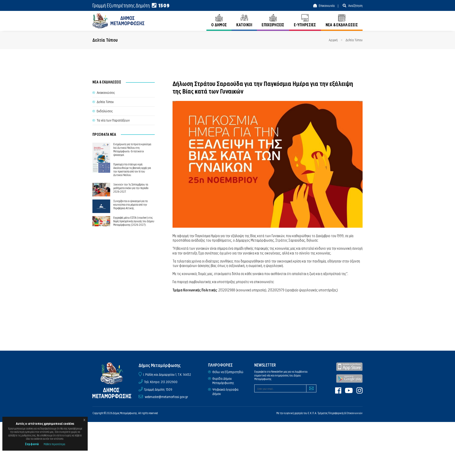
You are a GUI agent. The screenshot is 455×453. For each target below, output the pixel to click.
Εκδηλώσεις (105, 111)
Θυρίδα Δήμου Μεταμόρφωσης (223, 380)
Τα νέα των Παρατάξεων (113, 120)
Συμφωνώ (32, 444)
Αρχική (333, 40)
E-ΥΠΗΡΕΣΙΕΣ (305, 24)
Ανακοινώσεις (106, 93)
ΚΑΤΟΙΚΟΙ (244, 24)
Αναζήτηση (355, 6)
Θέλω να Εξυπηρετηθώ (227, 372)
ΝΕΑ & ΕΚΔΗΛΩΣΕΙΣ (342, 24)
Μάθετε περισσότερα (54, 444)
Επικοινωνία (326, 6)
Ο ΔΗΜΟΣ (219, 24)
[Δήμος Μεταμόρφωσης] (118, 21)
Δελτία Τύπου (354, 40)
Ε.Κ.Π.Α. (312, 413)
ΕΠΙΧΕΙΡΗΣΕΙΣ (273, 24)
